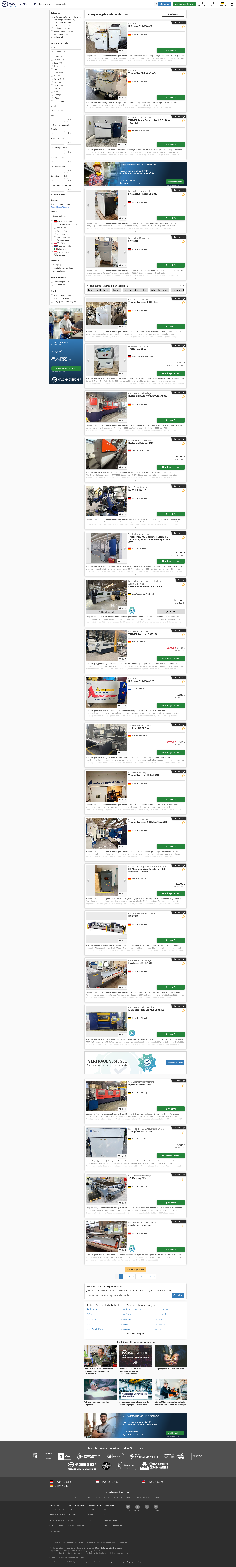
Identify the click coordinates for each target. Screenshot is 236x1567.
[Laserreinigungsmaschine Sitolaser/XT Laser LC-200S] (106, 205)
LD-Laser (58, 85)
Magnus (129, 1497)
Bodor (58, 63)
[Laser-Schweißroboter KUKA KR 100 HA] (106, 501)
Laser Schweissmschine (131, 1309)
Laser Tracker (126, 1314)
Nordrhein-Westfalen (67, 224)
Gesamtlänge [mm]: (59, 148)
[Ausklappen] (135, 63)
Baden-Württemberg (66, 237)
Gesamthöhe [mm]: (58, 166)
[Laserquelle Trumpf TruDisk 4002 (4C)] (106, 84)
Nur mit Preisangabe (61, 125)
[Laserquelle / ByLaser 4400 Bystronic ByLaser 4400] (106, 454)
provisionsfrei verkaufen (66, 368)
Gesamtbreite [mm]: (59, 157)
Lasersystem (160, 1324)
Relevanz (173, 14)
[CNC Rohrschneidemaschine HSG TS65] (106, 927)
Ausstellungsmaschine (63, 268)
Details (171, 611)
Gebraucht (59, 271)
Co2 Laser (91, 1314)
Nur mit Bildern (62, 295)
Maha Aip (79, 1497)
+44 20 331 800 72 (154, 1482)
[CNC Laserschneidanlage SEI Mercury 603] (106, 1190)
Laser (88, 1324)
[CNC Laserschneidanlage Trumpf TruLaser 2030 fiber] (106, 313)
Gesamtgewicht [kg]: (59, 176)
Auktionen (59, 285)
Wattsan (58, 88)
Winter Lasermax (159, 290)
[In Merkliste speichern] (183, 27)
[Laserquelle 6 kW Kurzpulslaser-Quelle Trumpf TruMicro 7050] (106, 1143)
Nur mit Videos (61, 298)
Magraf (158, 1497)
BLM (57, 75)
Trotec (57, 95)
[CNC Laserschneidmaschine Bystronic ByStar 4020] (106, 1096)
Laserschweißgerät (162, 1314)
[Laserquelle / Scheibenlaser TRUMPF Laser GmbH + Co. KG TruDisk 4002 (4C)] (106, 131)
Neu (57, 265)
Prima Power (60, 101)
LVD (56, 98)
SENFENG (59, 79)
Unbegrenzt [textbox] (59, 216)
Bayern (61, 227)
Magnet (107, 1497)
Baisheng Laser (93, 1309)
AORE (57, 91)
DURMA (58, 72)
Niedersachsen (64, 234)
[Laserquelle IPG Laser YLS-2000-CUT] (106, 692)
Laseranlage (125, 1319)
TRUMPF (59, 59)
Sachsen (62, 231)
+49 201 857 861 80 (109, 1482)
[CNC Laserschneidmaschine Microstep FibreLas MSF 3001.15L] (106, 1021)
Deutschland (60, 207)
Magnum (118, 1497)
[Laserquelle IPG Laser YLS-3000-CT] (106, 37)
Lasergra (124, 1324)
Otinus (58, 56)
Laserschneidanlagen (98, 290)
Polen (61, 242)
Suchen (166, 4)
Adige (57, 82)
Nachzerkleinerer (143, 1497)
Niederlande (64, 246)
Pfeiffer (58, 69)
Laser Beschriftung (95, 1329)
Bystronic (59, 66)
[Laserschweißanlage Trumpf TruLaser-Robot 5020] (106, 786)
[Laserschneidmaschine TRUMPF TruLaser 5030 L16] (106, 645)
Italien (61, 249)
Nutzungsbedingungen (125, 1562)
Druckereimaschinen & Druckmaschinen (63, 23)
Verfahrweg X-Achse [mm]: (61, 185)
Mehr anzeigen (136, 1333)
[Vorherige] (88, 37)
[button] (232, 4)
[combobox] (66, 216)
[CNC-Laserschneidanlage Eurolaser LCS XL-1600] (106, 974)
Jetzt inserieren (175, 181)
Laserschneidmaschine (135, 290)
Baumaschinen (61, 34)
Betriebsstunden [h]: (59, 138)
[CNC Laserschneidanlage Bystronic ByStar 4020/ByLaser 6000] (106, 407)
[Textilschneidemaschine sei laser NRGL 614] (106, 739)
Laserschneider (161, 1309)
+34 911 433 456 (61, 1486)
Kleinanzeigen (61, 281)
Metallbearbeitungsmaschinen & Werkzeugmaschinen (67, 18)
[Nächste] (124, 37)
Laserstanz (159, 1319)
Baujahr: (54, 129)
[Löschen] (156, 4)
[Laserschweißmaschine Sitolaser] (106, 252)
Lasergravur (125, 1329)
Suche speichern (136, 1269)
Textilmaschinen (62, 28)
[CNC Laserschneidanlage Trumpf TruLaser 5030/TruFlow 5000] (106, 833)
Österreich (63, 252)
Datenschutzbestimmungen (104, 1562)
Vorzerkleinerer (93, 1497)
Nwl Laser (158, 1329)
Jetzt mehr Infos (175, 1062)
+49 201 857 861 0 (62, 1482)
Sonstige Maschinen (63, 31)
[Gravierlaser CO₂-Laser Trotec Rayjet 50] (106, 360)
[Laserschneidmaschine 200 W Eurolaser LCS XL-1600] (106, 1236)
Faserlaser (91, 1319)
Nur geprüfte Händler (65, 301)
